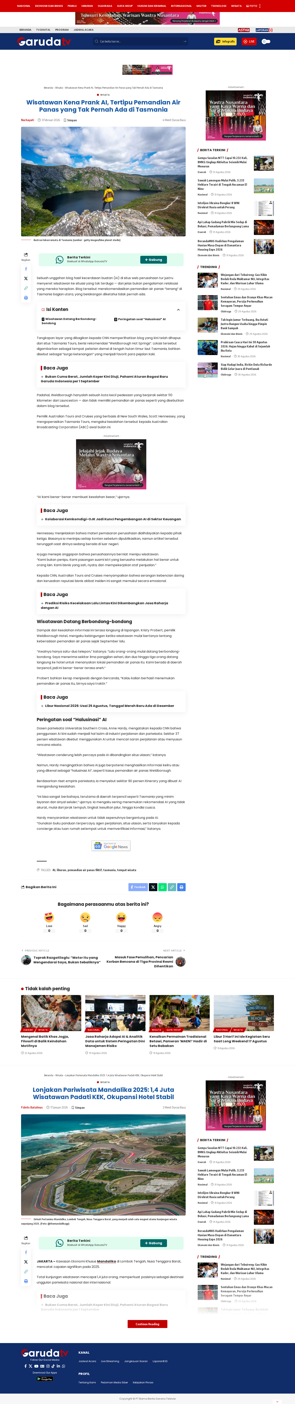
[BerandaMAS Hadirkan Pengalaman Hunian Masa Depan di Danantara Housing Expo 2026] (264, 246)
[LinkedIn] (58, 1366)
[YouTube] (36, 1366)
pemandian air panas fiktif (85, 870)
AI (54, 870)
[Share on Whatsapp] (162, 887)
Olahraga (226, 311)
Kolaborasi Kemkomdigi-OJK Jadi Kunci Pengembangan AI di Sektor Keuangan (113, 519)
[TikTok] (53, 1366)
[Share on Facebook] (26, 268)
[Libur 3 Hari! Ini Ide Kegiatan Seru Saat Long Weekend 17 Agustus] (244, 1013)
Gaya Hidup (174, 1030)
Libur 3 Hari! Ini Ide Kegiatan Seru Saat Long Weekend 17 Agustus (242, 1039)
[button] (225, 41)
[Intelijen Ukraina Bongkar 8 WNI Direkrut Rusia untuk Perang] (264, 208)
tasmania (109, 870)
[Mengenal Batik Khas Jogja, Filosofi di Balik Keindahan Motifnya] (51, 1013)
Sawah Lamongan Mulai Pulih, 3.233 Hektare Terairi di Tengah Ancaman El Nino (222, 185)
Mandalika (106, 1261)
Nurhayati (27, 120)
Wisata (59, 87)
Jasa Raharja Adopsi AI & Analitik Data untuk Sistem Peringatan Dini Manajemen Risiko (115, 1041)
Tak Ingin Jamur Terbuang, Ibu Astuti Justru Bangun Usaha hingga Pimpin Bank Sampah (244, 324)
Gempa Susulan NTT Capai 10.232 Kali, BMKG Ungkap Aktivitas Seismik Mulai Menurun (222, 162)
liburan (61, 870)
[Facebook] (25, 1366)
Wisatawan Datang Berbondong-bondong (69, 321)
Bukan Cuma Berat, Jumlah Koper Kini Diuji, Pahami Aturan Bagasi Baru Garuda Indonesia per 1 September (104, 379)
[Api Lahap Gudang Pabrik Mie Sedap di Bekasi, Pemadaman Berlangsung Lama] (264, 227)
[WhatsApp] (63, 1366)
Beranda (48, 87)
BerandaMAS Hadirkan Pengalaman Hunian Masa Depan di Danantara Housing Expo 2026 (221, 245)
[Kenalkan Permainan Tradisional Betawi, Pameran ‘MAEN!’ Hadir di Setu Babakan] (180, 1013)
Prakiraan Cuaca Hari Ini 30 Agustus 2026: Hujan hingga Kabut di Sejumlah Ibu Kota (245, 346)
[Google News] (42, 1366)
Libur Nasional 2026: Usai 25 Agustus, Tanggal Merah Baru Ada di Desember (109, 706)
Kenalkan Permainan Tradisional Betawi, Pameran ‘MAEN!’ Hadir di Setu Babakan (178, 1041)
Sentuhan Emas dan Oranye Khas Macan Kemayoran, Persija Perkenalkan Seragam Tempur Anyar (247, 301)
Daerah (202, 172)
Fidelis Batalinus (32, 1107)
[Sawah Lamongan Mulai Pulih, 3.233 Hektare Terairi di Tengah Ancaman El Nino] (264, 185)
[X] (30, 1366)
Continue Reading (147, 1324)
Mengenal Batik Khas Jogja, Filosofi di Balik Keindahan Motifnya (45, 1041)
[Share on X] (26, 278)
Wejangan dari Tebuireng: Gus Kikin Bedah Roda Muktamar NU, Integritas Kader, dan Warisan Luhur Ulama (245, 279)
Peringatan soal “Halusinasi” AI (142, 319)
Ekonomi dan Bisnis (208, 255)
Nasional (203, 194)
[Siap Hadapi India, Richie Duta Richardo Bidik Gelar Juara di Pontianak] (208, 370)
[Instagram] (48, 1366)
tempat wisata (126, 870)
